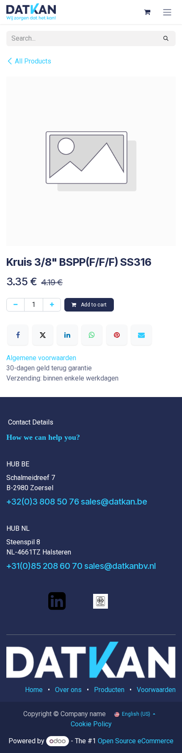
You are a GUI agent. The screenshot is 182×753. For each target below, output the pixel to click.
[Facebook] (18, 335)
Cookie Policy (91, 724)
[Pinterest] (117, 335)
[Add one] (52, 305)
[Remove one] (15, 305)
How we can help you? (43, 437)
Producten (109, 690)
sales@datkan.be (114, 501)
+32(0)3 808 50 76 (42, 501)
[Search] (166, 38)
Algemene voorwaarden (41, 358)
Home (34, 690)
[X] (43, 335)
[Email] (141, 335)
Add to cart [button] (93, 305)
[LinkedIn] (67, 335)
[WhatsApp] (92, 335)
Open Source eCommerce (136, 741)
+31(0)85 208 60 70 (44, 566)
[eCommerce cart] (146, 11)
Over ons (68, 690)
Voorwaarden (156, 690)
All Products (33, 61)
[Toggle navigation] (167, 12)
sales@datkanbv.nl (120, 566)
